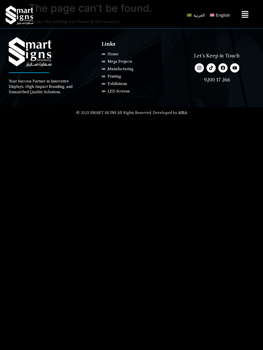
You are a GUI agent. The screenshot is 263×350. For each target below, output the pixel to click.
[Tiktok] (211, 68)
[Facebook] (223, 68)
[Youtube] (234, 68)
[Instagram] (199, 68)
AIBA (182, 112)
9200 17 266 (217, 80)
